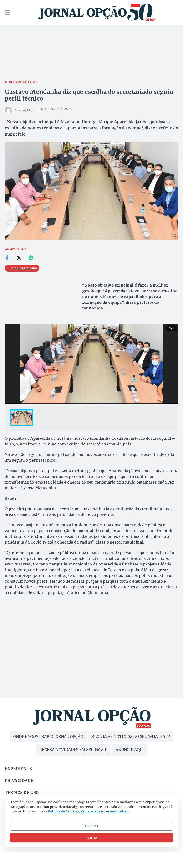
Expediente (18, 768)
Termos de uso (22, 792)
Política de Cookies (63, 811)
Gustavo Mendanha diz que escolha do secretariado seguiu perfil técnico (89, 95)
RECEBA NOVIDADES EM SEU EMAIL (73, 749)
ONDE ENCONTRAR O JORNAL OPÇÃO (48, 736)
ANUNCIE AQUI (130, 749)
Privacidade (19, 780)
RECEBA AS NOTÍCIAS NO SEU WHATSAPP (131, 736)
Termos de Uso (116, 811)
